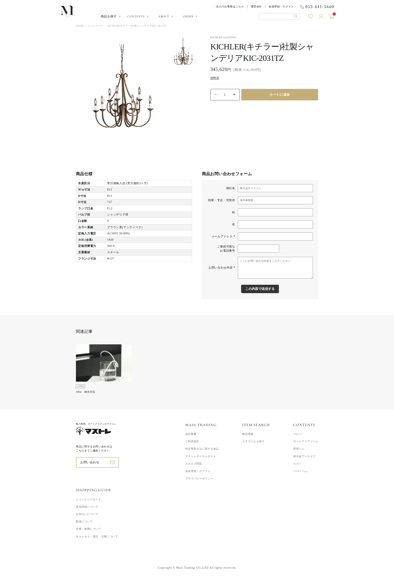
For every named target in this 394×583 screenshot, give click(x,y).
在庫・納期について (88, 529)
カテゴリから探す (253, 441)
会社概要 (191, 434)
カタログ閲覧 (193, 463)
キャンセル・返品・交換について (97, 536)
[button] (279, 16)
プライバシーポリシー (199, 478)
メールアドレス (223, 236)
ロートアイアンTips (305, 441)
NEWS (297, 463)
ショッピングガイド (88, 499)
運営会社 (256, 6)
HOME (80, 25)
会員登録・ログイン (281, 6)
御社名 (230, 188)
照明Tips (298, 448)
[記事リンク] (104, 370)
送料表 (214, 77)
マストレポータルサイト (200, 456)
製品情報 (247, 434)
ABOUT (298, 434)
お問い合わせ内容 (221, 267)
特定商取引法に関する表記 (202, 448)
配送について (84, 521)
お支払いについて (87, 514)
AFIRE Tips (300, 471)
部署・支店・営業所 (221, 200)
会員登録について (87, 506)
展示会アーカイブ (304, 456)
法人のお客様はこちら (230, 6)
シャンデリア (95, 25)
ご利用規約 (192, 441)
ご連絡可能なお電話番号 (226, 248)
